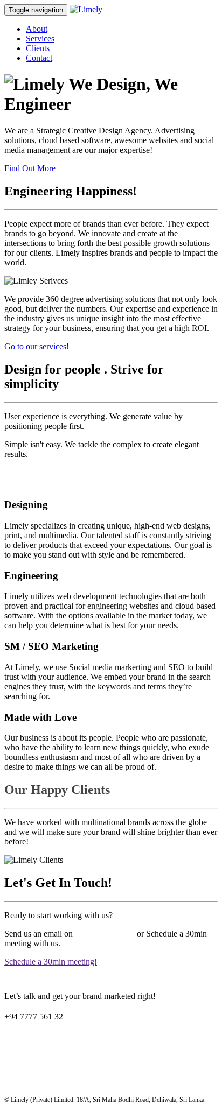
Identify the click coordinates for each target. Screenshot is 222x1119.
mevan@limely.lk (105, 933)
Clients (38, 48)
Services (40, 38)
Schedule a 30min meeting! (50, 961)
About (36, 28)
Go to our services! (36, 346)
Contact (39, 57)
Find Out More (30, 168)
